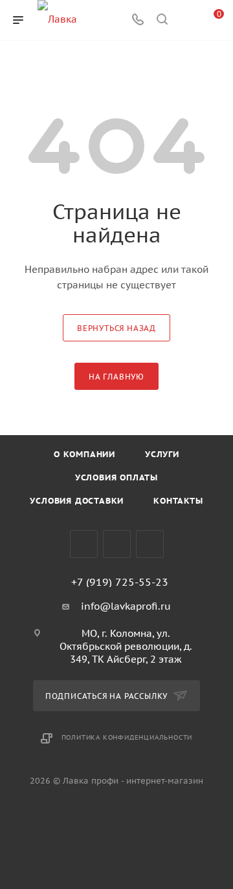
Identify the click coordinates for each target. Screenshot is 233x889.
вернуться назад (116, 328)
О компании (84, 454)
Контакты (178, 500)
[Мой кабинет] (186, 20)
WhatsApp (150, 544)
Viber (117, 544)
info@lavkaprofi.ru (126, 606)
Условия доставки (77, 500)
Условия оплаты (116, 477)
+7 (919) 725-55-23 (119, 582)
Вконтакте (84, 544)
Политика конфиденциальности (127, 737)
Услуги (162, 454)
